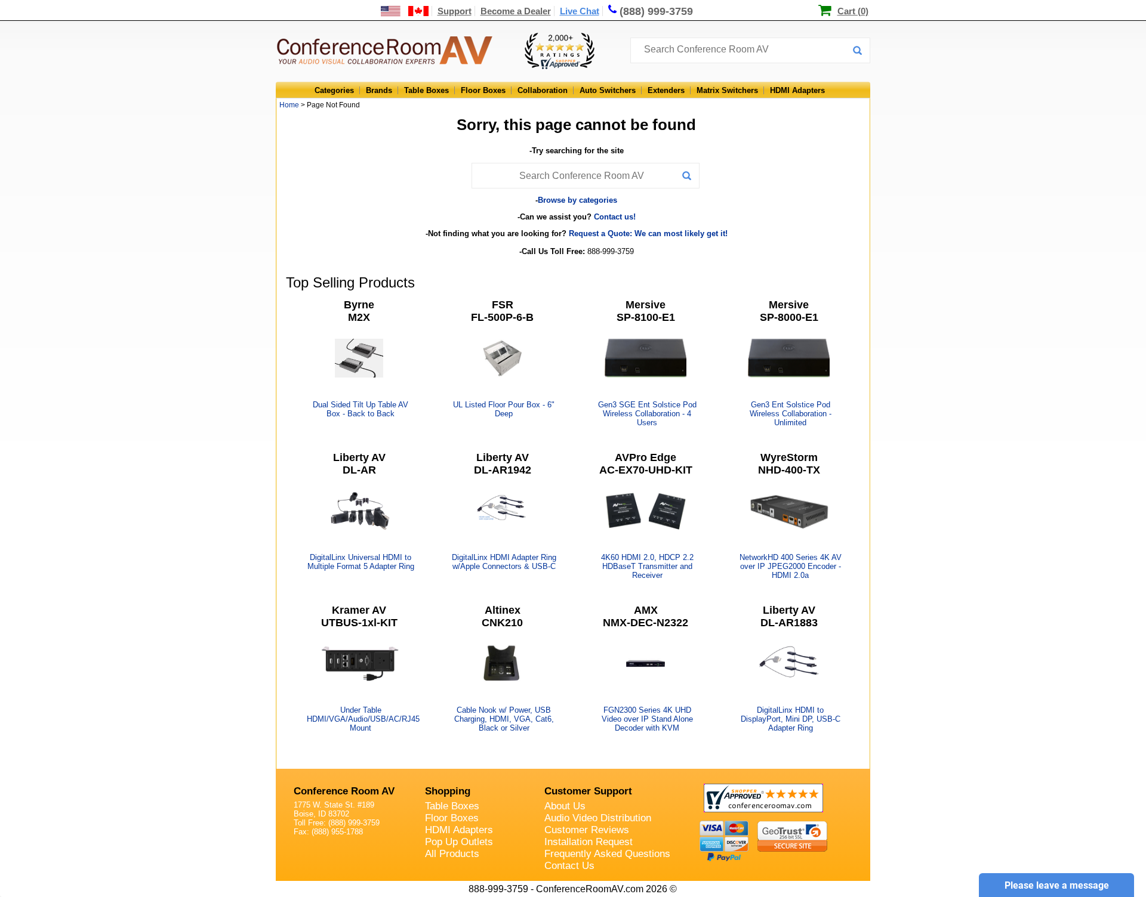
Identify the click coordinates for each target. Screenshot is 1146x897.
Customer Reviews (586, 830)
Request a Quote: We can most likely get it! (648, 233)
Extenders (666, 90)
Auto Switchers (608, 90)
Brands (379, 90)
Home (289, 105)
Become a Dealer (515, 11)
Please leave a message (1057, 885)
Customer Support (588, 791)
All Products (452, 853)
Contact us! (615, 216)
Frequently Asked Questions (607, 853)
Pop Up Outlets (459, 841)
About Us (565, 806)
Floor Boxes (483, 90)
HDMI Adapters (797, 90)
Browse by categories (577, 200)
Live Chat (579, 11)
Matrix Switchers (727, 90)
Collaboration (542, 90)
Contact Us (569, 865)
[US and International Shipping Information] (405, 11)
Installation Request (588, 841)
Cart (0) (852, 11)
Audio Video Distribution (597, 818)
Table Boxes (426, 90)
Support (455, 11)
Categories (334, 90)
